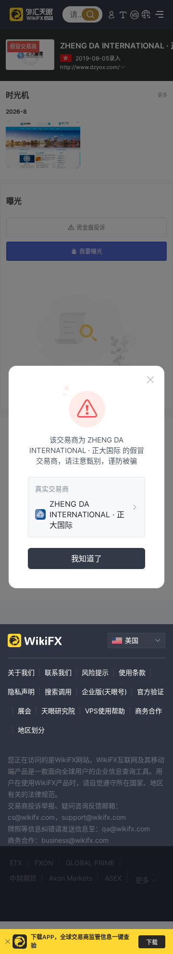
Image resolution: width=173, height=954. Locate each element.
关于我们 (21, 672)
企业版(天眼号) (104, 691)
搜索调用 (58, 691)
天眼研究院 (58, 711)
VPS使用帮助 (105, 711)
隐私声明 (21, 691)
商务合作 (148, 711)
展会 (24, 711)
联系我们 (58, 672)
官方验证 (150, 691)
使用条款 (132, 672)
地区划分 (31, 730)
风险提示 (95, 672)
